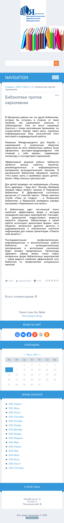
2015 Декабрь (16, 429)
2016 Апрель (15, 446)
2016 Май (13, 451)
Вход (39, 316)
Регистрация (28, 316)
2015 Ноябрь (15, 425)
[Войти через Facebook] (29, 334)
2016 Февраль (16, 438)
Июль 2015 (32, 354)
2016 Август (15, 463)
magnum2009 (24, 281)
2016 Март (14, 442)
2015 (18, 87)
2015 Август (15, 412)
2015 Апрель (15, 404)
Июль (26, 87)
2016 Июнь (14, 455)
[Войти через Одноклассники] (46, 334)
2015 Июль (14, 408)
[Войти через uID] (17, 334)
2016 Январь (15, 434)
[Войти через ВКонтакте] (23, 334)
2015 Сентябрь (16, 416)
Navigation (16, 77)
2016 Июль (14, 459)
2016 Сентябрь (16, 468)
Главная (9, 87)
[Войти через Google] (41, 334)
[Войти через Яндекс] (34, 334)
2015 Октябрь (16, 421)
